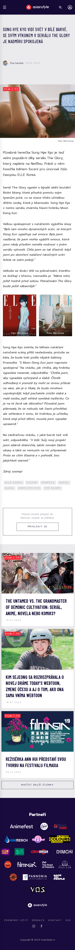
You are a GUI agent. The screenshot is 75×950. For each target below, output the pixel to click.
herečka (48, 482)
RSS (68, 920)
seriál (64, 482)
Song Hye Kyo (29, 488)
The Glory (52, 488)
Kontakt (55, 920)
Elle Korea (13, 482)
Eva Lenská (16, 63)
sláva (9, 488)
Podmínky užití (16, 920)
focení (32, 482)
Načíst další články (37, 784)
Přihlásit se (37, 526)
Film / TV (11, 89)
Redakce (38, 920)
